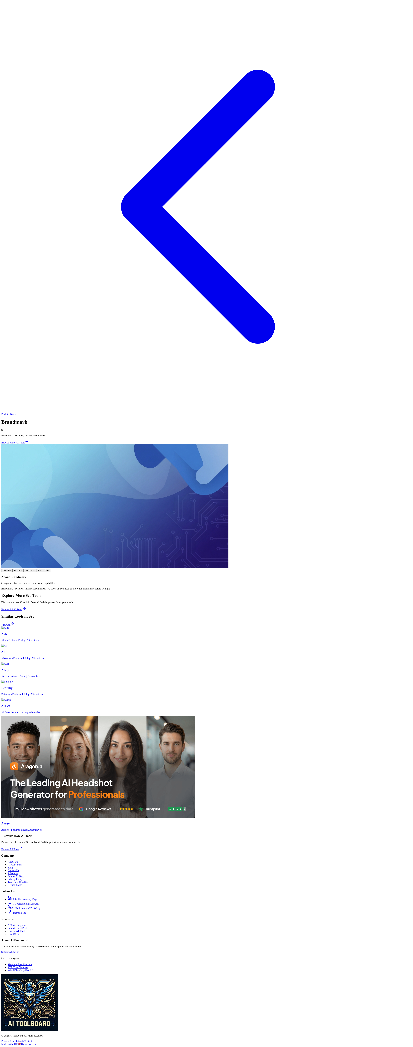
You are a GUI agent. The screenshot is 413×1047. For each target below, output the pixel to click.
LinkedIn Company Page (24, 899)
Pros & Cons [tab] (44, 570)
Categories (13, 933)
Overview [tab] (7, 570)
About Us (13, 861)
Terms (12, 1041)
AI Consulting (15, 864)
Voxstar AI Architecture (20, 964)
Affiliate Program (16, 925)
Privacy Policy (15, 879)
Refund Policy (15, 885)
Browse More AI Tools (13, 442)
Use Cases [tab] (30, 570)
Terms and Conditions (19, 882)
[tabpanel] (206, 582)
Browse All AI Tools (11, 609)
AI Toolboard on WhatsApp (26, 908)
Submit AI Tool (16, 876)
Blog (10, 867)
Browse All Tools (10, 849)
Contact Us (13, 870)
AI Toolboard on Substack (25, 903)
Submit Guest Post (17, 928)
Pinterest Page (19, 912)
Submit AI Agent (10, 952)
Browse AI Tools (16, 931)
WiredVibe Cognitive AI (20, 970)
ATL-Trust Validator (18, 967)
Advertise (13, 873)
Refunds (19, 1041)
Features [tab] (18, 570)
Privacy (5, 1041)
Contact (28, 1041)
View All (5, 624)
